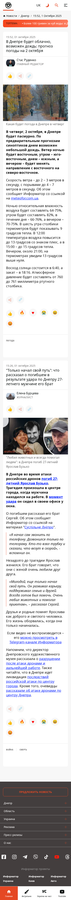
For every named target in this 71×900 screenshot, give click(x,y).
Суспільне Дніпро (38, 527)
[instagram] (14, 857)
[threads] (67, 857)
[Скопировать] (29, 76)
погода (10, 340)
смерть (23, 749)
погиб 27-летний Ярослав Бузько (32, 480)
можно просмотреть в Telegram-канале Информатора (35, 639)
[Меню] (65, 5)
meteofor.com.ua (24, 198)
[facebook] (4, 857)
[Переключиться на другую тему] (47, 5)
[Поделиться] (20, 76)
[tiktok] (46, 857)
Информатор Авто (58, 879)
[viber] (35, 857)
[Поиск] (56, 5)
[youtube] (57, 857)
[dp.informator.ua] (8, 5)
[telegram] (25, 857)
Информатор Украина (11, 879)
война (9, 749)
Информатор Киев (36, 879)
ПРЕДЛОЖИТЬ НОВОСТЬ (35, 792)
